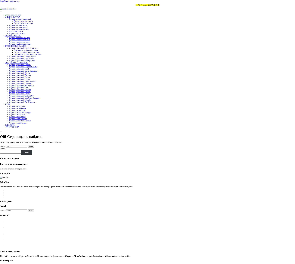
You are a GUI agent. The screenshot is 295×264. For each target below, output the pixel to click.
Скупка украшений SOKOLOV (21, 96)
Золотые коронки (16, 31)
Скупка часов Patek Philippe (20, 112)
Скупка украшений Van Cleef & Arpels (24, 98)
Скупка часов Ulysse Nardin (20, 121)
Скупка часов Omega (17, 108)
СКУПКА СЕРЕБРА (13, 36)
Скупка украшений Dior (18, 88)
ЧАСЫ (7, 104)
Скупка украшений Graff (19, 69)
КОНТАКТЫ (10, 125)
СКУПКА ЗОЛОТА (12, 17)
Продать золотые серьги (23, 21)
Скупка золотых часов (18, 25)
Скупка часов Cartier (17, 110)
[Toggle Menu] (1, 11)
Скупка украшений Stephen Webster (23, 67)
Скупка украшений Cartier (19, 73)
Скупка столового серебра (19, 38)
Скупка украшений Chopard (20, 90)
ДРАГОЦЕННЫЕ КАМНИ (15, 46)
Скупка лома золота (17, 34)
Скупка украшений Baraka (19, 79)
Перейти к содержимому (9, 1)
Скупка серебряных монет (19, 40)
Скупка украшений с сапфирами (22, 61)
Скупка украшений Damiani (20, 75)
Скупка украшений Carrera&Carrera (23, 71)
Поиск (2, 149)
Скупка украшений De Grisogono (22, 102)
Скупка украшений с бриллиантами (23, 48)
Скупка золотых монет (18, 27)
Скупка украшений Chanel (19, 94)
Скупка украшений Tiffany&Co (21, 85)
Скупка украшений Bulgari (19, 77)
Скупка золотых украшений (20, 19)
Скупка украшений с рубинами (21, 58)
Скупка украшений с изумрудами (22, 56)
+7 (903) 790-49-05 (12, 127)
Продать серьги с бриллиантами (26, 52)
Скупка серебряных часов (19, 42)
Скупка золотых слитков (19, 29)
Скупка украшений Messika (20, 100)
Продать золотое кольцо (23, 23)
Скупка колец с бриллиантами (26, 50)
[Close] (1, 131)
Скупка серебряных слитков (20, 44)
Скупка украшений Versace (20, 92)
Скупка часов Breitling (18, 119)
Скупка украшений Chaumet (20, 83)
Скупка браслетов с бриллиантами (27, 54)
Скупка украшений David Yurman (22, 81)
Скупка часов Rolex (17, 115)
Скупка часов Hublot (17, 117)
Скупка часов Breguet (17, 123)
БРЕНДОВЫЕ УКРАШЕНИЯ (16, 63)
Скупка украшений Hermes (20, 65)
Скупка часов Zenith (17, 106)
